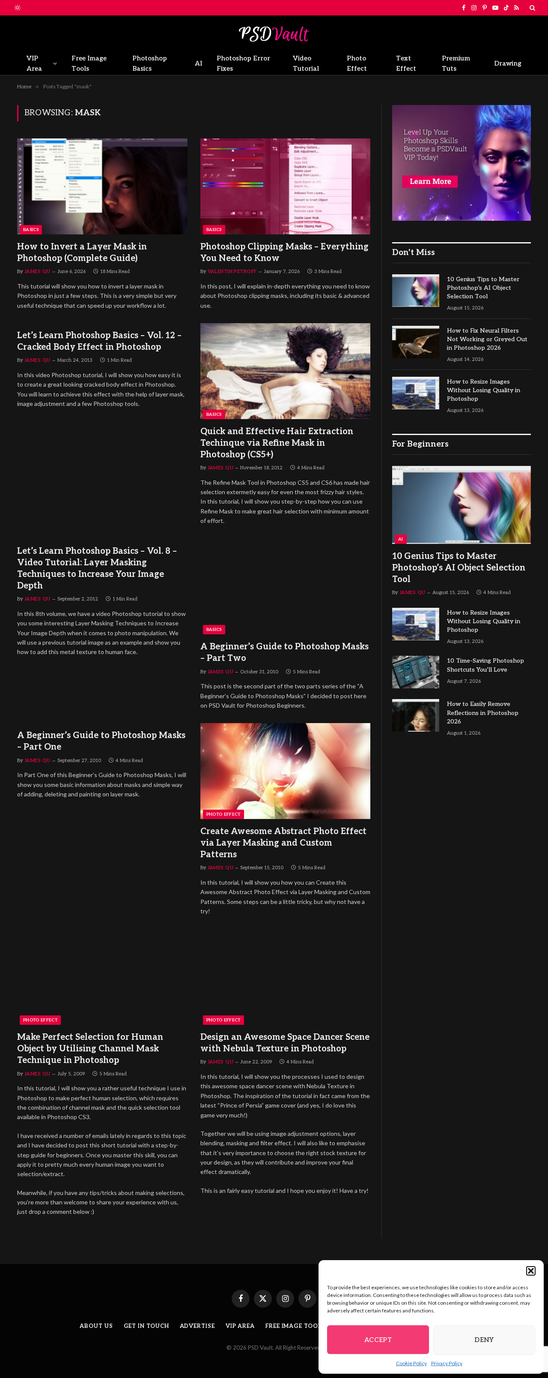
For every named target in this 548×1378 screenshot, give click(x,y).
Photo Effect (357, 63)
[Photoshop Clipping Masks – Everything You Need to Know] (285, 186)
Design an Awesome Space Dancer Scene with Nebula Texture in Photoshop (284, 1043)
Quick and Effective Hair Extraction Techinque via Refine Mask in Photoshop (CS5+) (276, 443)
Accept (378, 1340)
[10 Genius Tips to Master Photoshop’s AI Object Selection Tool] (415, 290)
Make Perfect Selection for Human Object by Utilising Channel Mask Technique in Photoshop (90, 1049)
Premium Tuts (456, 63)
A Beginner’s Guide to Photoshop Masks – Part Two (284, 652)
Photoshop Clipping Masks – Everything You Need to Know (284, 253)
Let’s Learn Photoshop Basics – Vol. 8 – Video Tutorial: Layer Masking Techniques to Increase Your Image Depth (97, 568)
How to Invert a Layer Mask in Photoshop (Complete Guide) (82, 253)
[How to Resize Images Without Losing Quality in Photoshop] (415, 393)
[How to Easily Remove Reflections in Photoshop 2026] (415, 715)
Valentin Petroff (232, 271)
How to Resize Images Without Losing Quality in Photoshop (483, 390)
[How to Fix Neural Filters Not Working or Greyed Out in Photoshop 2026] (415, 342)
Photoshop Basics (149, 63)
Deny (484, 1340)
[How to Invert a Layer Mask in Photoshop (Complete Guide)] (102, 186)
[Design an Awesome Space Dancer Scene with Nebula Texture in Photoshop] (285, 977)
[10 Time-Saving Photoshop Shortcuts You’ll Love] (415, 672)
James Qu (37, 271)
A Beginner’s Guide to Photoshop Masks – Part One (101, 741)
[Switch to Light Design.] (17, 8)
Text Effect (406, 63)
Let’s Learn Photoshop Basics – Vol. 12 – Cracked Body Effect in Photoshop (99, 341)
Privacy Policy (446, 1363)
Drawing (507, 63)
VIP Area (34, 63)
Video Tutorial (306, 63)
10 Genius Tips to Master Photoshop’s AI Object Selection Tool (483, 288)
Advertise (197, 1326)
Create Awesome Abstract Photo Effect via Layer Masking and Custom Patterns (283, 843)
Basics (31, 229)
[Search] (531, 7)
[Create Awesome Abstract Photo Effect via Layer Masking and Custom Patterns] (285, 771)
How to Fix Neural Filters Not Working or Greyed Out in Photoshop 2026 (487, 339)
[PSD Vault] (274, 34)
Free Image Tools (89, 63)
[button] (531, 1271)
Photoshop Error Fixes (243, 63)
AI (198, 63)
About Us (96, 1326)
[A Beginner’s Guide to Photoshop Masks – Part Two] (285, 587)
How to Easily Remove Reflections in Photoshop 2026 (482, 712)
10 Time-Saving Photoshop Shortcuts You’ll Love (485, 665)
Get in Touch (146, 1326)
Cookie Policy (411, 1363)
